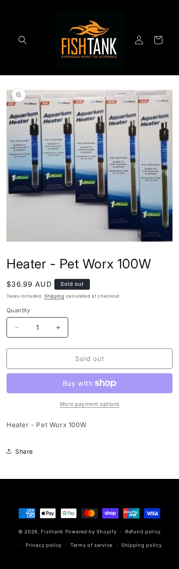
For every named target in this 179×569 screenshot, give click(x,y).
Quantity (18, 310)
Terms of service (91, 545)
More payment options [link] (89, 404)
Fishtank (52, 532)
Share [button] (24, 451)
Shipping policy (141, 545)
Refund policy (143, 532)
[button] (22, 40)
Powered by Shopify (91, 532)
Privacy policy (44, 545)
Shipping (54, 295)
